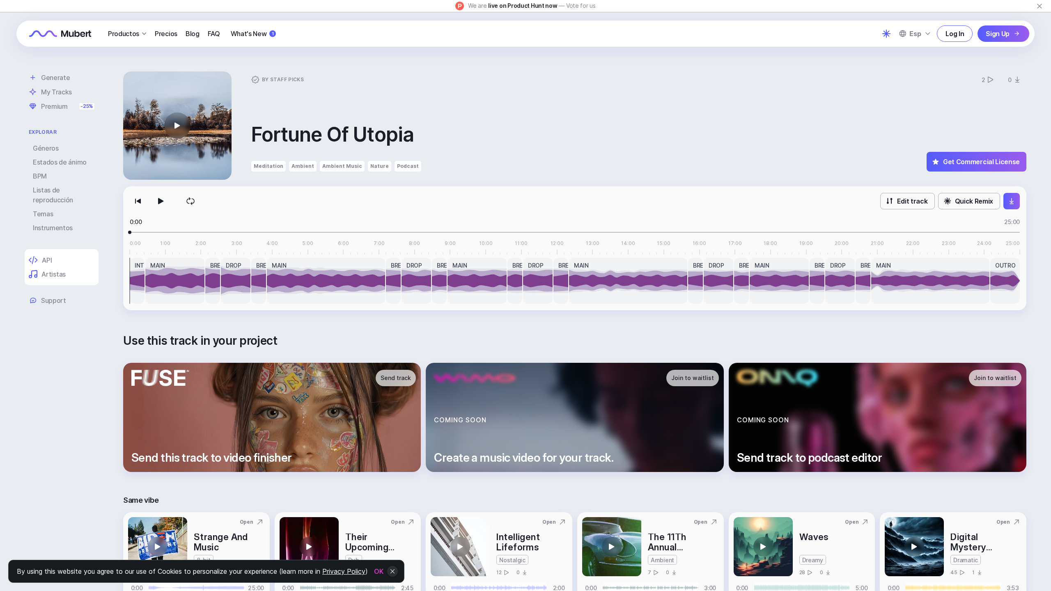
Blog (193, 34)
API (47, 260)
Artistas (53, 274)
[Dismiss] (1039, 6)
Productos (123, 34)
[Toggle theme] (886, 33)
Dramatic (965, 560)
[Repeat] (190, 201)
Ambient (302, 166)
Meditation (268, 166)
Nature (379, 166)
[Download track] (1011, 201)
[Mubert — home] (60, 33)
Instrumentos (53, 228)
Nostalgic (512, 560)
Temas (43, 214)
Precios (166, 34)
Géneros (46, 148)
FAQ (214, 34)
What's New (252, 34)
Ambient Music (342, 166)
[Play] (161, 201)
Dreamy (812, 560)
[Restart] (138, 201)
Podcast (408, 166)
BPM (40, 176)
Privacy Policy (343, 571)
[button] (177, 125)
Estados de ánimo (60, 162)
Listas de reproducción (53, 195)
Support (53, 300)
